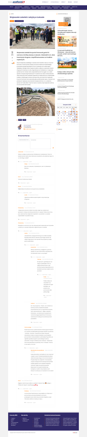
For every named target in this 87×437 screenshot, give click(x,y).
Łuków (37, 6)
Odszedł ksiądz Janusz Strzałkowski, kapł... (70, 418)
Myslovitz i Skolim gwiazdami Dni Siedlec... (70, 424)
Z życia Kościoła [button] (55, 2)
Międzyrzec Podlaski (45, 6)
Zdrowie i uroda (67, 66)
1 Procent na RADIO (38, 426)
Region (12, 21)
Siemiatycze (74, 6)
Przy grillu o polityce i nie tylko (69, 425)
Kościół (65, 23)
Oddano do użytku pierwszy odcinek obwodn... (53, 425)
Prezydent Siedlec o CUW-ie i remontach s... (53, 419)
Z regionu (13, 418)
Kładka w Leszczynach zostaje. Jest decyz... (70, 421)
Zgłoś (30, 161)
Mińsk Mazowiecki (66, 6)
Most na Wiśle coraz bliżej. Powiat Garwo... (70, 419)
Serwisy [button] (63, 2)
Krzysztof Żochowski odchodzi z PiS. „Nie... (53, 418)
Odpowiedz (25, 161)
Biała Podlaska (18, 6)
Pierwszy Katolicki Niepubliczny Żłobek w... (53, 421)
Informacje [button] (45, 2)
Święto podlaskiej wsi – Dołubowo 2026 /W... (70, 422)
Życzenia (36, 421)
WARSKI (76, 432)
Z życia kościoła (14, 422)
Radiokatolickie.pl (38, 425)
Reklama (70, 2)
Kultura (12, 419)
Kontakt (76, 2)
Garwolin (26, 6)
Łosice (32, 6)
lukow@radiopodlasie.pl (30, 129)
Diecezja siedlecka (63, 25)
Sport (12, 421)
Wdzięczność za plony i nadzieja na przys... (53, 424)
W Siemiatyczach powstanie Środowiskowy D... (53, 422)
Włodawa (10, 2)
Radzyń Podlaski (56, 6)
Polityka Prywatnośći (31, 432)
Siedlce (11, 6)
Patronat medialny (68, 44)
